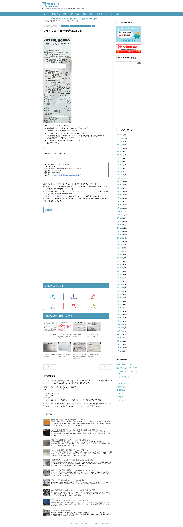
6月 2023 (120, 155)
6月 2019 (120, 304)
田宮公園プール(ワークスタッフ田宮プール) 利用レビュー (69, 420)
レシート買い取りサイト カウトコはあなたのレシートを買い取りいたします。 (72, 19)
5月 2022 (120, 195)
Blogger (109, 523)
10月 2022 (120, 178)
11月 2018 (120, 328)
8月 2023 (120, 151)
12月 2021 (120, 211)
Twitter (53, 298)
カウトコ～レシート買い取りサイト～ (56, 196)
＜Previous (50, 367)
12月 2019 (120, 284)
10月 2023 (120, 145)
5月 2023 (120, 158)
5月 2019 (120, 308)
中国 (84, 14)
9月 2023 (120, 148)
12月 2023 (120, 138)
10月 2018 (120, 331)
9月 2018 (120, 334)
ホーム (46, 14)
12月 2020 (120, 244)
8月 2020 (120, 258)
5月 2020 (120, 268)
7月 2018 (120, 341)
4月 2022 (120, 198)
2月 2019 (120, 318)
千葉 (93, 26)
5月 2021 (120, 228)
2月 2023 (120, 165)
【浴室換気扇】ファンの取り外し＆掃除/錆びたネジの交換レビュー (73, 460)
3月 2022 (120, 201)
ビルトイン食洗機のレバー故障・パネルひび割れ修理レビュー (71, 440)
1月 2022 (120, 208)
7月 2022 (120, 188)
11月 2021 (120, 215)
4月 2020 (120, 271)
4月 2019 (120, 311)
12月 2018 (120, 324)
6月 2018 (120, 344)
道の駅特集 (121, 387)
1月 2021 (120, 241)
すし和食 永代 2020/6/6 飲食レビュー (63, 510)
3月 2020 (120, 274)
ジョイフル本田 (65, 26)
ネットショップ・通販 (112, 14)
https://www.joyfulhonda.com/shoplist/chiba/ (67, 175)
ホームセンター (86, 26)
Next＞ (106, 367)
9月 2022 (120, 181)
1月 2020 (120, 281)
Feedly (93, 308)
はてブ (53, 306)
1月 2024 (120, 135)
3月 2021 (120, 234)
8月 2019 (120, 298)
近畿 (77, 14)
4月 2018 (120, 351)
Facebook (73, 298)
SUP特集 (120, 397)
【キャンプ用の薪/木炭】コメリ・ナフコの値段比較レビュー (70, 480)
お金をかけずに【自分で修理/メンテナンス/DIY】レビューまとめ (72, 470)
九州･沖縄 (99, 14)
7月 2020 (120, 261)
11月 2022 (120, 175)
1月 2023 (120, 168)
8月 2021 (120, 218)
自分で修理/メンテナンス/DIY (127, 368)
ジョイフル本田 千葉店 (76, 26)
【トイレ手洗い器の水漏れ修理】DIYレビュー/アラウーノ (70, 450)
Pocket (73, 308)
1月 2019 (120, 321)
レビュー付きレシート (124, 364)
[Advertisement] (76, 234)
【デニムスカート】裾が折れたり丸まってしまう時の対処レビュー (72, 500)
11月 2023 (120, 141)
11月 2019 (120, 288)
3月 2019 (120, 314)
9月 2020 (120, 254)
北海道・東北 (56, 14)
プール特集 (121, 393)
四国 (90, 14)
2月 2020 (120, 278)
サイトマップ (121, 400)
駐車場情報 (121, 390)
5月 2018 (120, 348)
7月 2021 (120, 221)
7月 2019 (120, 301)
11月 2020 (120, 248)
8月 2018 (120, 338)
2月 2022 (120, 205)
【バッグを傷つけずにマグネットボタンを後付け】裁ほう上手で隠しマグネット (77, 430)
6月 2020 (120, 264)
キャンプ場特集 (122, 383)
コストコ (120, 380)
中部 (71, 14)
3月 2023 (120, 161)
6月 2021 (120, 225)
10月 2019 (120, 291)
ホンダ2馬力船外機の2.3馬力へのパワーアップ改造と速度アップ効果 (73, 490)
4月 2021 (120, 231)
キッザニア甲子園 (123, 377)
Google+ (94, 298)
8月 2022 (120, 185)
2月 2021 (120, 238)
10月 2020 (120, 251)
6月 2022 (120, 191)
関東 (64, 14)
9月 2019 (120, 294)
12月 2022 (120, 171)
